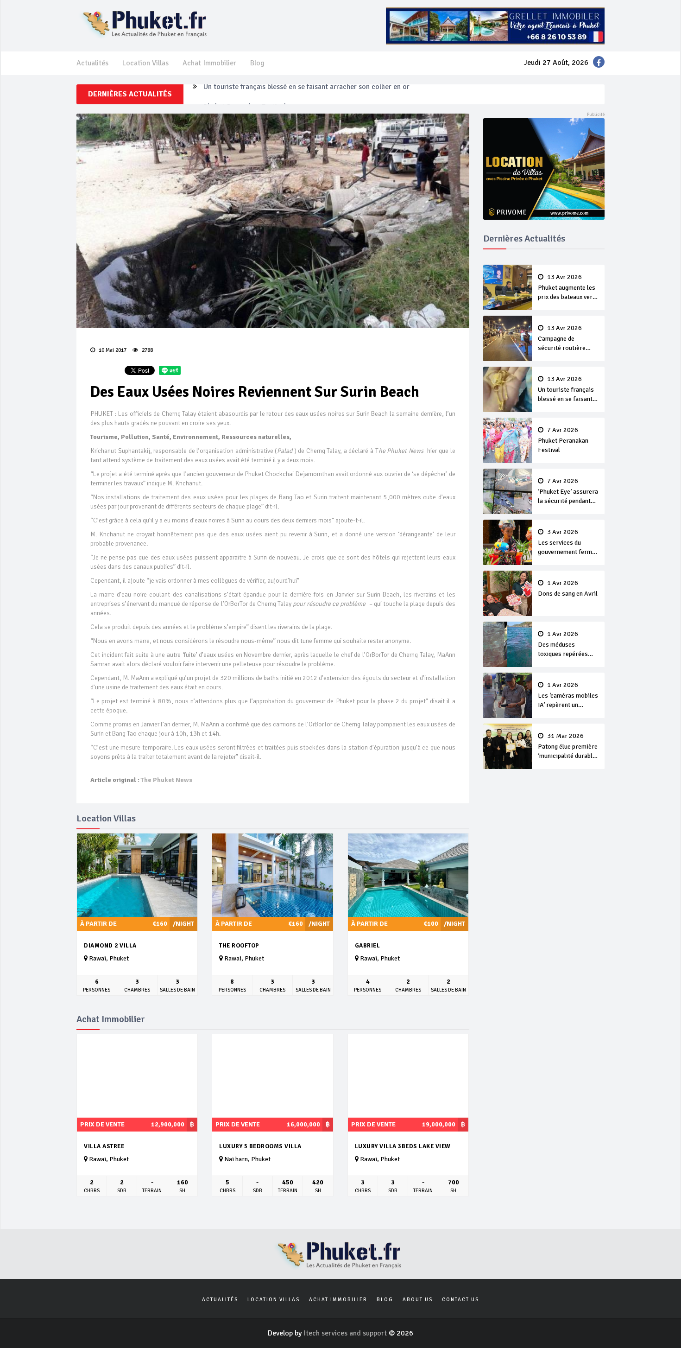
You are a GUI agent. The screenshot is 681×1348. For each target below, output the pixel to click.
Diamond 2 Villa (110, 945)
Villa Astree (104, 1146)
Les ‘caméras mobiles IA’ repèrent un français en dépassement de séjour (568, 695)
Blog (257, 63)
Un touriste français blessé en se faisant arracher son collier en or (566, 389)
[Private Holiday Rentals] (544, 168)
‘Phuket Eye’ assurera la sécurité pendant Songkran (568, 491)
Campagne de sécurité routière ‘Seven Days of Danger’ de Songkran (566, 338)
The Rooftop (239, 945)
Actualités (92, 63)
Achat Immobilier (209, 63)
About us (418, 1300)
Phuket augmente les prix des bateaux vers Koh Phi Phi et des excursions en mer (567, 287)
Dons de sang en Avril (568, 588)
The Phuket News (166, 780)
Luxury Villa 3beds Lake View (403, 1146)
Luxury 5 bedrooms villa (260, 1146)
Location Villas (145, 63)
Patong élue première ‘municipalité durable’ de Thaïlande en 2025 (568, 746)
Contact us (460, 1300)
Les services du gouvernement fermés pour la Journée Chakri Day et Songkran (568, 542)
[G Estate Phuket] (495, 25)
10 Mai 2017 (111, 350)
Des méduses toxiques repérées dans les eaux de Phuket (563, 644)
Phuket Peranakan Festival (244, 94)
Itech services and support (346, 1333)
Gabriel (367, 945)
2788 (146, 350)
